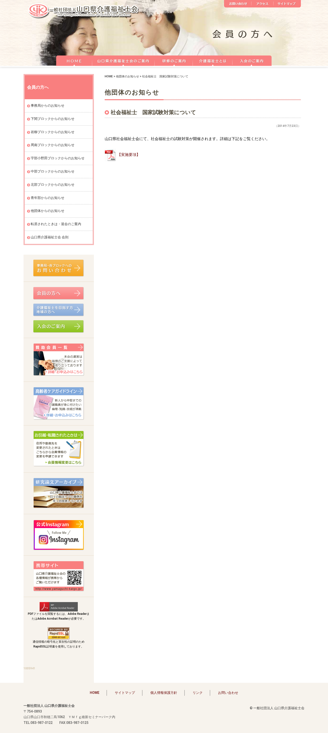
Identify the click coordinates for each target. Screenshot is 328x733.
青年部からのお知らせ (47, 198)
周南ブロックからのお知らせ (52, 145)
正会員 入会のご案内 (252, 60)
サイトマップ (287, 3)
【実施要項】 (128, 154)
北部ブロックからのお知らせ (52, 184)
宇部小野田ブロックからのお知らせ (58, 158)
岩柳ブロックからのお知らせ (52, 132)
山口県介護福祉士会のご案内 (123, 60)
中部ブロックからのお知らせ (52, 171)
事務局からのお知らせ (47, 105)
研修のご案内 (174, 60)
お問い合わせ (237, 3)
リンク (198, 693)
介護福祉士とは (212, 60)
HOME (74, 60)
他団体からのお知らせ (47, 211)
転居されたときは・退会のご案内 (56, 224)
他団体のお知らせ (127, 76)
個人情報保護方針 (163, 693)
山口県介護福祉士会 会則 (49, 237)
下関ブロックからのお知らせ (52, 119)
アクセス (262, 3)
